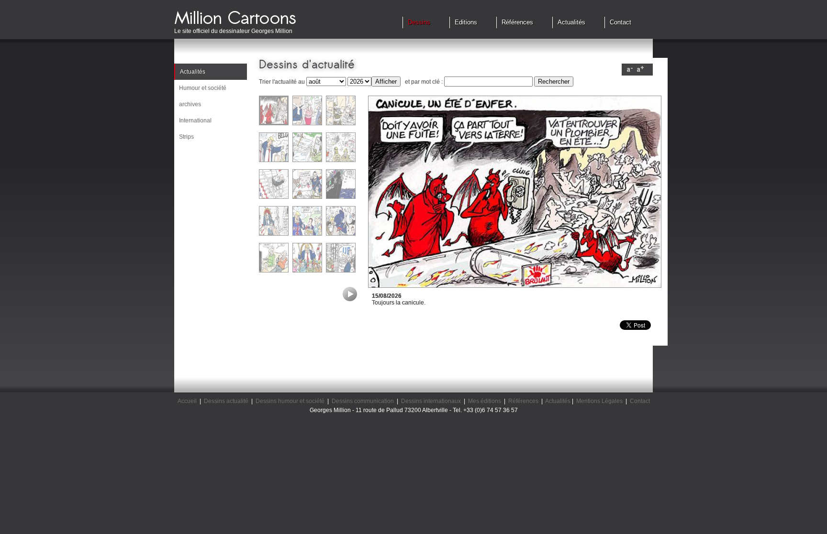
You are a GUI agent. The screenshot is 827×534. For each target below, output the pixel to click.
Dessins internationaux (431, 401)
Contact (620, 22)
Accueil (187, 401)
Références (517, 22)
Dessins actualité (226, 401)
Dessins (419, 22)
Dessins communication (363, 401)
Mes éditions (484, 401)
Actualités (571, 22)
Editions (466, 22)
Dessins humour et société (290, 401)
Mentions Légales (599, 401)
